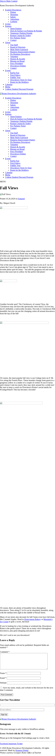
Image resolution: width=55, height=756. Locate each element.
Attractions (14, 19)
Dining (13, 12)
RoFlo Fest (14, 73)
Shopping (14, 14)
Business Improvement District (22, 52)
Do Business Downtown (20, 54)
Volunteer (14, 56)
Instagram (12, 744)
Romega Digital (21, 750)
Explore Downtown (13, 10)
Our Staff (14, 45)
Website (3, 683)
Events (8, 70)
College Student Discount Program (19, 89)
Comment (4, 652)
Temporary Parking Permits (21, 33)
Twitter (20, 744)
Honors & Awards (17, 59)
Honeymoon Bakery (32, 619)
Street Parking (16, 28)
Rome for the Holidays (19, 82)
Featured (21, 199)
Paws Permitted (16, 63)
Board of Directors (17, 47)
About (7, 42)
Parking (8, 26)
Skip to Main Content (8, 1)
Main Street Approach (19, 49)
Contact (13, 40)
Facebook (4, 744)
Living (7, 24)
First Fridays (15, 75)
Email (3, 678)
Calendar (8, 84)
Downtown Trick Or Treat (20, 80)
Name (3, 673)
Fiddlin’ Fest (15, 77)
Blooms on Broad (17, 61)
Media (7, 87)
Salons (13, 17)
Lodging (13, 21)
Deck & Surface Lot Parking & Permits (26, 31)
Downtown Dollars (18, 66)
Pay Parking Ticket (18, 38)
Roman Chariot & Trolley (20, 35)
